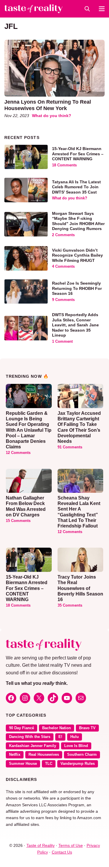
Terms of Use (70, 845)
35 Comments (70, 605)
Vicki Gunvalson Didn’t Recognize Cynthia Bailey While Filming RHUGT (77, 255)
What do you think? (51, 115)
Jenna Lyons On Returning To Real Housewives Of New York (47, 105)
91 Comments (70, 447)
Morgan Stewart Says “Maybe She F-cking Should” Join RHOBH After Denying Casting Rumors (78, 221)
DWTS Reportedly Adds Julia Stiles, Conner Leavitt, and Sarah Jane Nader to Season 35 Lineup (75, 324)
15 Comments (18, 521)
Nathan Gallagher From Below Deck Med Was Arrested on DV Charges (26, 506)
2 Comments (63, 235)
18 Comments (64, 165)
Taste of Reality (40, 845)
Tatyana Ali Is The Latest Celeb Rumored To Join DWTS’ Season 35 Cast (76, 187)
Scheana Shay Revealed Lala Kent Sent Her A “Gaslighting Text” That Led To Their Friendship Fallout (79, 511)
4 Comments (63, 266)
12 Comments (18, 453)
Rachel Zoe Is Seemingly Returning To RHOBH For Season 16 (77, 288)
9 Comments (63, 300)
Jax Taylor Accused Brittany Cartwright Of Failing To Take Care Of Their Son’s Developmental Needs (79, 427)
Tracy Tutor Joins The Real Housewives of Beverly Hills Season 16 (80, 588)
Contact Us (62, 852)
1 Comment (62, 342)
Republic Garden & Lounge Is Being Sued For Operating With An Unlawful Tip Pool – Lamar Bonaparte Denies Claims (28, 430)
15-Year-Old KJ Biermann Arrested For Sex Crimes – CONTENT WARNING (77, 153)
